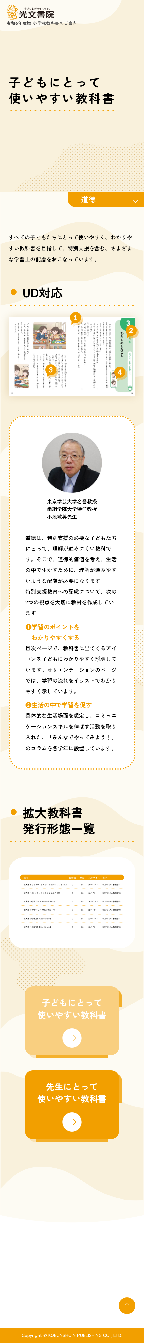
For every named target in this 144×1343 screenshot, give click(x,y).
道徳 (88, 199)
